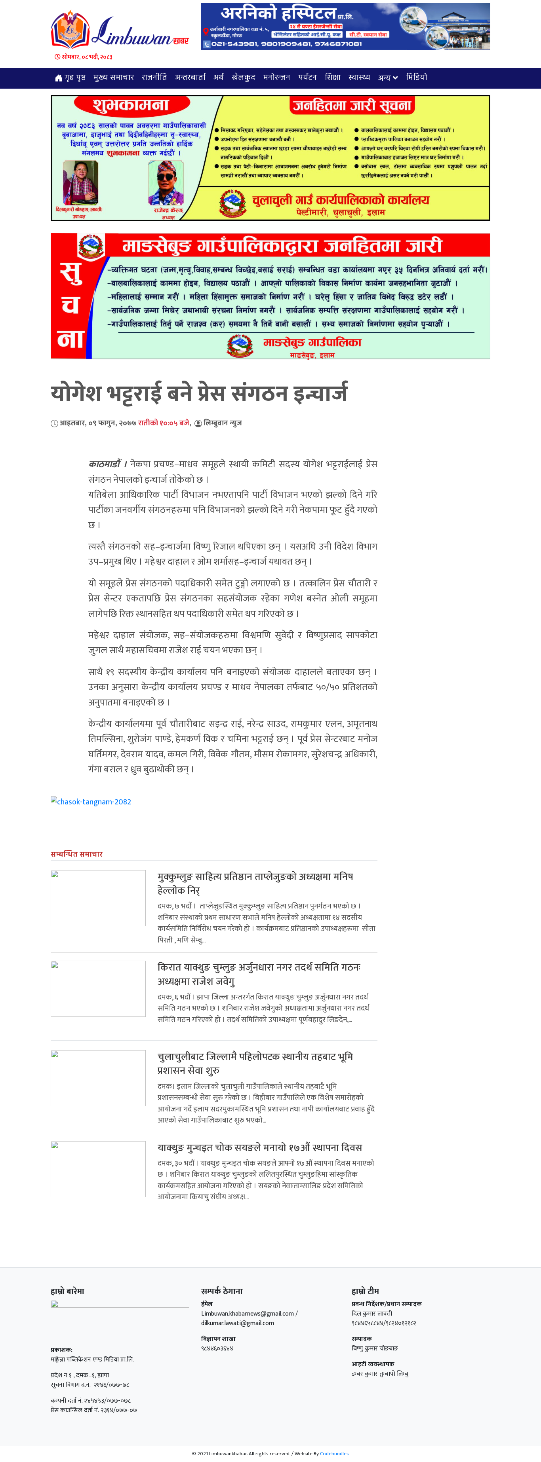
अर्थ (218, 78)
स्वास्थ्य (359, 78)
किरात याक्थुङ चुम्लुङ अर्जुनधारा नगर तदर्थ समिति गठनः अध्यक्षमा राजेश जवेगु (259, 974)
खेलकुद (243, 78)
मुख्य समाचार (113, 78)
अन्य (384, 78)
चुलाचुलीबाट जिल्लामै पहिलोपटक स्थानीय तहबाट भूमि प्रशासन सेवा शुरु (255, 1064)
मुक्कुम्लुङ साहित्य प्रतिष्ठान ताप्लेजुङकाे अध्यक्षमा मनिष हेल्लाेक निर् (255, 884)
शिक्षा (333, 78)
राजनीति (154, 78)
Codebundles (334, 1453)
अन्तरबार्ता (190, 78)
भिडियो (416, 78)
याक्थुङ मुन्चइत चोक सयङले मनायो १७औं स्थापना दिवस (260, 1148)
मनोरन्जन (276, 78)
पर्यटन (307, 78)
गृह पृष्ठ (74, 78)
